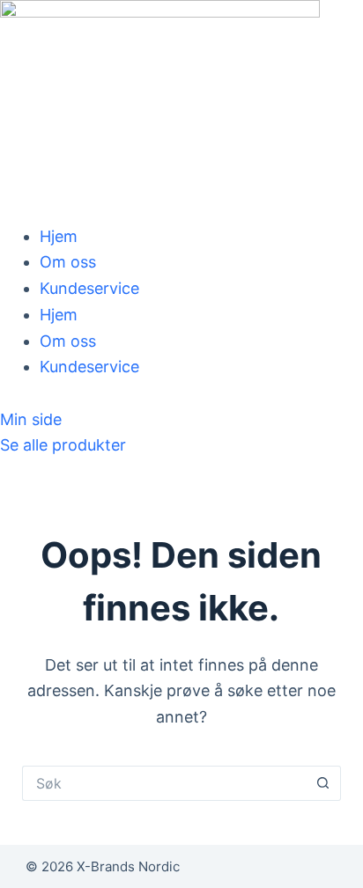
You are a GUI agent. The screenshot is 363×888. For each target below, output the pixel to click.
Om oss (68, 262)
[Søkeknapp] (323, 783)
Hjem (59, 236)
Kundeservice (89, 288)
